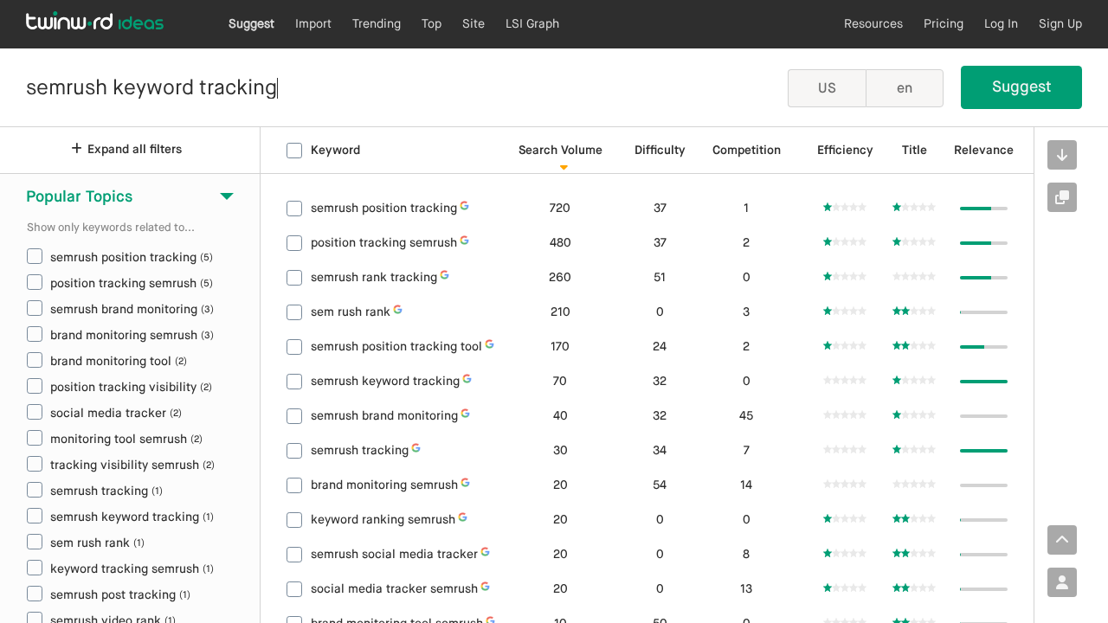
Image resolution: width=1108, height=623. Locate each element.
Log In (1001, 24)
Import (313, 24)
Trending (376, 24)
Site (473, 24)
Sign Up (1060, 24)
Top (431, 24)
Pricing (943, 24)
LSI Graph (532, 24)
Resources (873, 24)
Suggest (251, 24)
